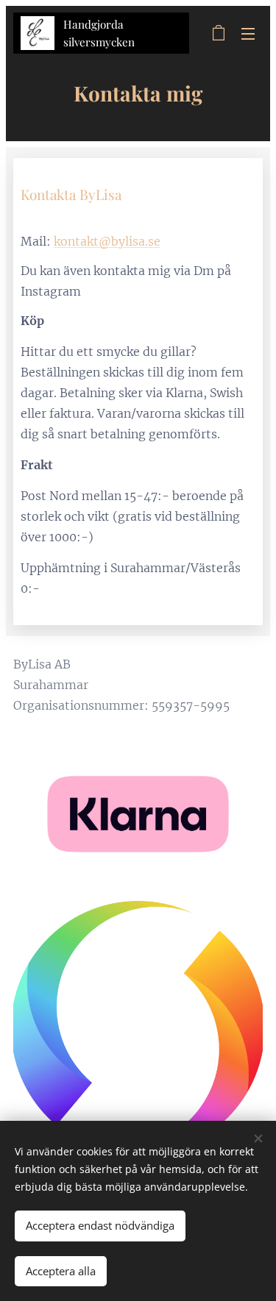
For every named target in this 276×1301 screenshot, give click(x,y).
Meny (248, 33)
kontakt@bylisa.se (107, 241)
